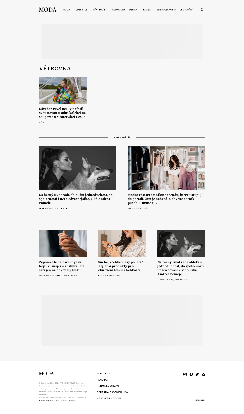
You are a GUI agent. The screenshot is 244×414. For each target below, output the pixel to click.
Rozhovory (118, 9)
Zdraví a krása (69, 276)
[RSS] (203, 374)
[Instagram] (185, 374)
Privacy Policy (45, 400)
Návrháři (99, 9)
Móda (66, 9)
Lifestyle (81, 9)
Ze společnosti (166, 9)
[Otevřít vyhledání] (202, 10)
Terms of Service (62, 400)
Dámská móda (142, 208)
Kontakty (103, 373)
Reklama (102, 379)
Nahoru (200, 400)
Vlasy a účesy (113, 276)
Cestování (186, 9)
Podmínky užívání (108, 386)
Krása (147, 9)
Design (133, 9)
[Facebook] (191, 374)
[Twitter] (197, 374)
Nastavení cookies (109, 398)
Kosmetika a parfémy (49, 276)
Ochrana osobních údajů (113, 392)
